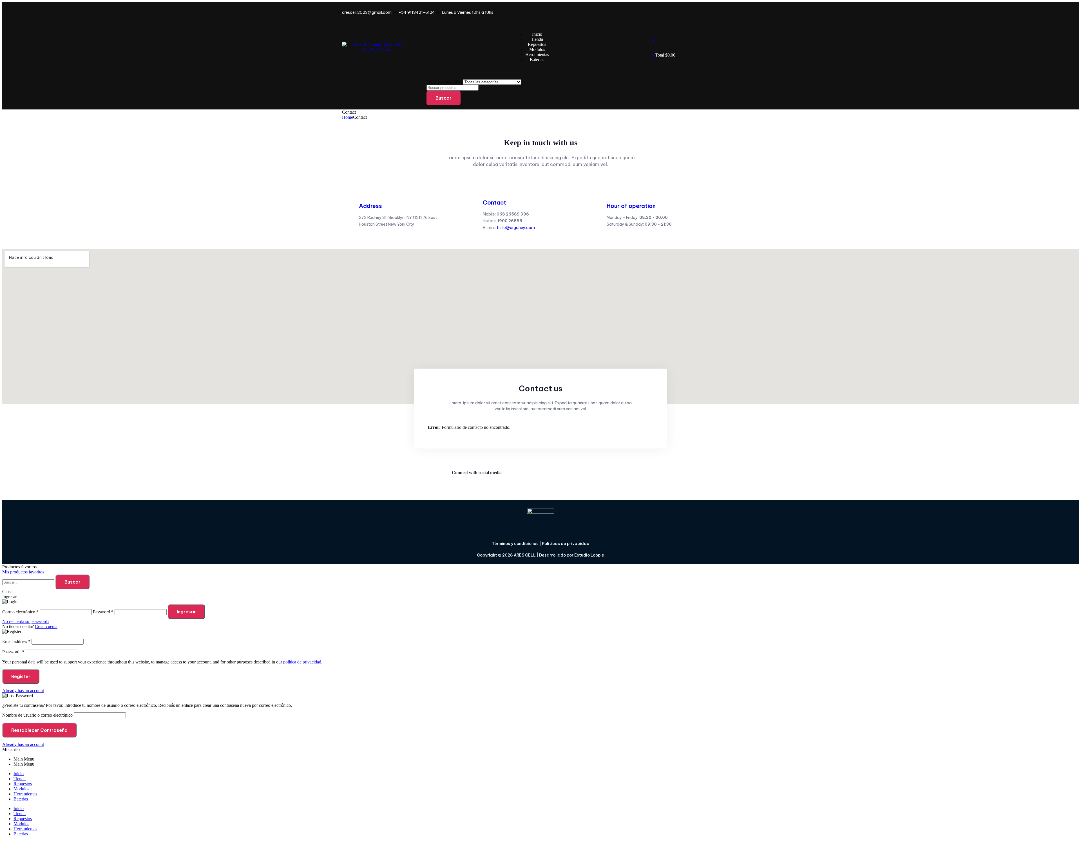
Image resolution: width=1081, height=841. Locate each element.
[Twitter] (592, 472)
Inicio (19, 773)
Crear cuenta (46, 626)
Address (370, 205)
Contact (494, 202)
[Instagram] (608, 472)
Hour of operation (631, 205)
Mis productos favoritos (23, 571)
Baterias (21, 799)
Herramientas (25, 793)
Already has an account (23, 690)
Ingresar (186, 612)
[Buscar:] (28, 582)
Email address (16, 641)
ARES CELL (524, 555)
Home (347, 117)
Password (13, 651)
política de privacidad (302, 662)
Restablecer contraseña (39, 730)
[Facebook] (576, 472)
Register (20, 676)
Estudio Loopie (589, 555)
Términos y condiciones (515, 543)
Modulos (21, 788)
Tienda (20, 778)
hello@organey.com (516, 227)
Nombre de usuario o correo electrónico (37, 715)
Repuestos (23, 783)
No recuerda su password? (25, 621)
